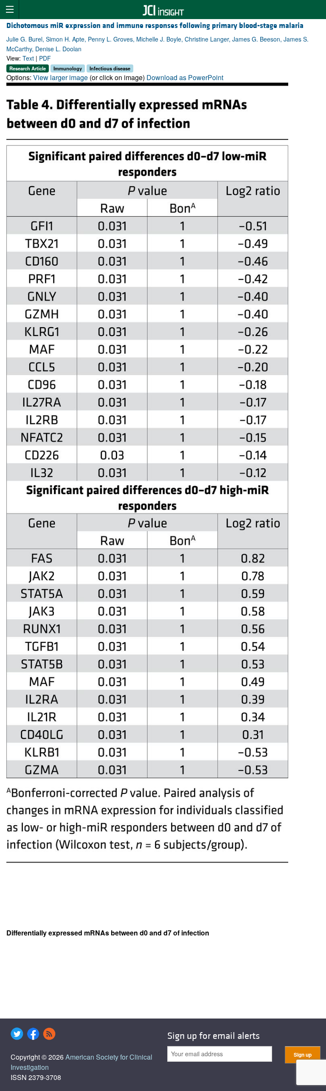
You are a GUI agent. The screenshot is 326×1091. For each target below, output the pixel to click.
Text (28, 58)
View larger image (60, 77)
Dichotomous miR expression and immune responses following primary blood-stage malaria (155, 26)
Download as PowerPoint (184, 77)
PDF (45, 58)
